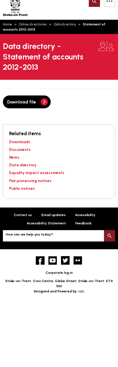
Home (7, 24)
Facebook (40, 260)
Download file (21, 102)
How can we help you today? (29, 234)
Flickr (77, 260)
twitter (65, 260)
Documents (20, 149)
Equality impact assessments (36, 172)
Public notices (22, 188)
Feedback (83, 223)
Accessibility (85, 215)
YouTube (52, 260)
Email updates (54, 215)
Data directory (65, 24)
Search (109, 235)
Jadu (81, 291)
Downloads (19, 141)
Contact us (23, 215)
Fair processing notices (30, 180)
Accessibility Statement (46, 223)
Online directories (33, 24)
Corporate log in (59, 273)
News (14, 157)
